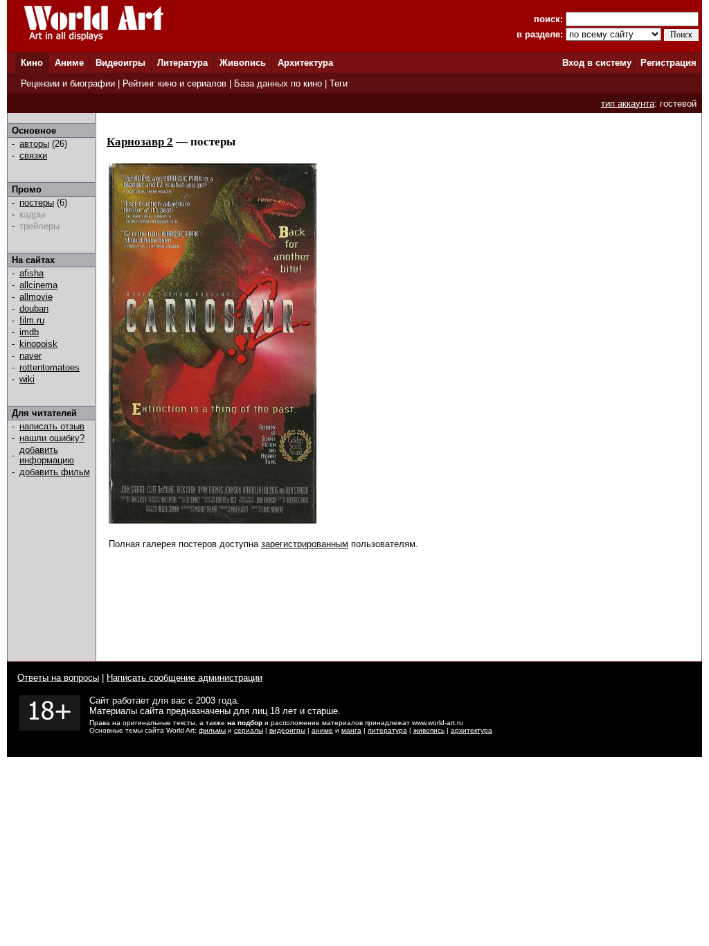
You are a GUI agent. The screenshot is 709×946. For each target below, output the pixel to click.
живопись (429, 730)
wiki (27, 379)
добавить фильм (54, 472)
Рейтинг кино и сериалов (174, 83)
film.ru (31, 320)
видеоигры (287, 730)
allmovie (36, 297)
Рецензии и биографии (68, 83)
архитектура (471, 730)
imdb (29, 332)
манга (351, 730)
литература (387, 730)
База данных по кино (278, 83)
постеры (36, 202)
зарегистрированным (304, 544)
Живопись (242, 62)
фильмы (212, 730)
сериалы (248, 730)
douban (33, 308)
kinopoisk (38, 344)
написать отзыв (51, 426)
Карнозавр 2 (140, 141)
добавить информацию (46, 455)
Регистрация (668, 62)
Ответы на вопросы (58, 677)
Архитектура (305, 62)
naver (30, 355)
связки (33, 155)
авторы (34, 144)
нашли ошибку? (51, 438)
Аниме (69, 62)
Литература (182, 62)
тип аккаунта (627, 103)
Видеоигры (120, 62)
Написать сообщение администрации (184, 677)
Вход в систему (596, 62)
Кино (32, 62)
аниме (322, 730)
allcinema (38, 285)
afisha (31, 273)
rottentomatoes (49, 367)
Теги (339, 83)
